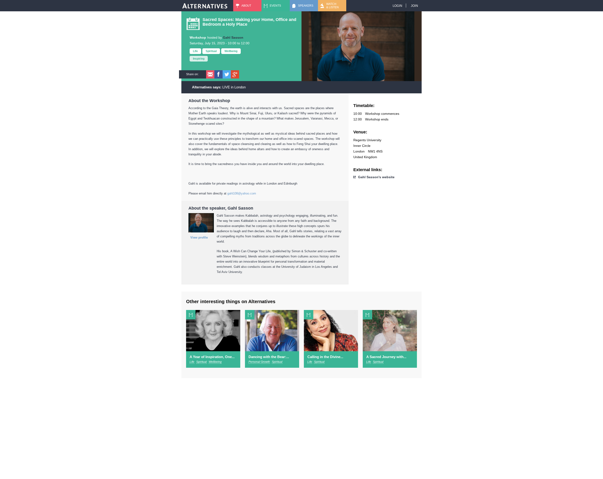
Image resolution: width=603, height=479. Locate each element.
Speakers (305, 5)
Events (275, 5)
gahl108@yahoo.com (241, 193)
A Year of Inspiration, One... (212, 357)
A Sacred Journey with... (386, 357)
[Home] (204, 5)
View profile (199, 237)
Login (397, 6)
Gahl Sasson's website (376, 177)
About (246, 5)
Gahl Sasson (233, 37)
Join (414, 6)
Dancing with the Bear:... (269, 357)
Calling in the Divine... (325, 357)
